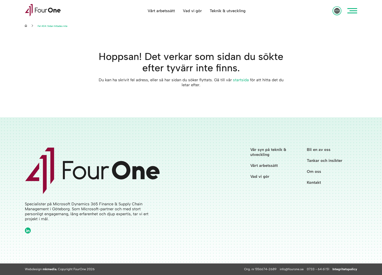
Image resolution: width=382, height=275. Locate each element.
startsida (241, 79)
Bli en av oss (318, 149)
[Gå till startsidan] (43, 11)
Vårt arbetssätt (161, 10)
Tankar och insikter (324, 160)
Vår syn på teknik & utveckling (268, 152)
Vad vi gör (192, 10)
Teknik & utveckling (228, 10)
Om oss (314, 171)
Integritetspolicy (344, 269)
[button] (352, 10)
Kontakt (314, 182)
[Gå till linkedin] (28, 230)
